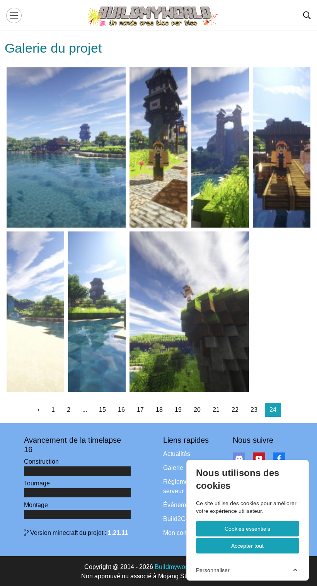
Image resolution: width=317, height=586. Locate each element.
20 (197, 409)
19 (178, 409)
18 (159, 409)
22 (235, 409)
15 (102, 409)
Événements (180, 505)
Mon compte (180, 532)
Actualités (176, 454)
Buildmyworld (173, 567)
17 (140, 409)
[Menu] (14, 15)
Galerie (173, 467)
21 (216, 409)
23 (254, 409)
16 (121, 409)
